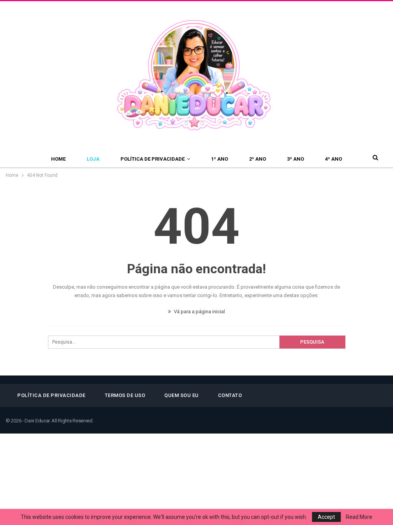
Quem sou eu (181, 395)
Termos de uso (125, 395)
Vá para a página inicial (199, 311)
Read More (359, 517)
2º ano (257, 159)
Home (58, 159)
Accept (326, 517)
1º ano (219, 159)
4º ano (333, 159)
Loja (93, 159)
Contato (230, 395)
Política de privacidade (153, 159)
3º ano (295, 159)
